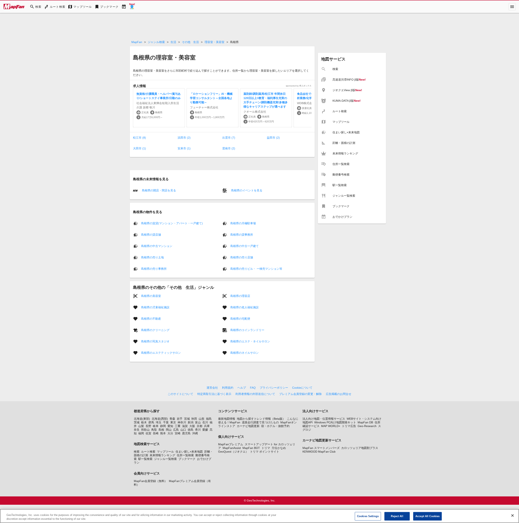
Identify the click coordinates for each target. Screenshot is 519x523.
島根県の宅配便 (240, 318)
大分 (170, 433)
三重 (177, 426)
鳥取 (154, 429)
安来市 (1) (184, 148)
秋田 (194, 418)
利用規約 (227, 387)
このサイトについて (180, 394)
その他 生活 (190, 42)
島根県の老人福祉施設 (244, 307)
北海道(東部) (142, 418)
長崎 (156, 433)
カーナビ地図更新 (248, 426)
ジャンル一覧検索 (165, 458)
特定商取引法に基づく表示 (214, 394)
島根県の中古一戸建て (244, 245)
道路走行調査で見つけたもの (260, 422)
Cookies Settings (368, 516)
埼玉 (158, 422)
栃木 (144, 422)
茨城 (136, 422)
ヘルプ (241, 387)
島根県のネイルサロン (244, 352)
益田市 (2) (273, 137)
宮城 (187, 418)
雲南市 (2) (228, 148)
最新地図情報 (226, 418)
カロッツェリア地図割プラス (359, 448)
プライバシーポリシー (274, 387)
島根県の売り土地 (152, 257)
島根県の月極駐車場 (243, 223)
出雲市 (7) (228, 137)
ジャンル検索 (156, 42)
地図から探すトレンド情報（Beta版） (261, 418)
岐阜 (156, 426)
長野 (148, 426)
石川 (205, 422)
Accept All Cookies (427, 516)
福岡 (141, 433)
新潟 (190, 422)
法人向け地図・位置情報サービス (323, 418)
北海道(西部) (160, 418)
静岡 (163, 426)
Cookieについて (302, 387)
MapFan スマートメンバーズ (321, 448)
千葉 (166, 422)
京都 (199, 426)
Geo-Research (367, 426)
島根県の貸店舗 (151, 234)
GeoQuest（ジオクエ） (233, 451)
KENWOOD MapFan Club (319, 451)
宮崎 (177, 433)
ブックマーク (186, 458)
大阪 (192, 426)
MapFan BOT (251, 448)
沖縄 (195, 433)
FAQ (253, 387)
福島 (209, 418)
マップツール (165, 451)
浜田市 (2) (184, 137)
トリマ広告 (349, 426)
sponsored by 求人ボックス (298, 86)
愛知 (170, 426)
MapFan (136, 42)
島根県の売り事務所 (154, 268)
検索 (136, 451)
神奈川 (182, 422)
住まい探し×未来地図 (189, 451)
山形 (201, 418)
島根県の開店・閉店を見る (158, 190)
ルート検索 (148, 451)
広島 (176, 429)
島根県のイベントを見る (246, 190)
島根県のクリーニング (155, 329)
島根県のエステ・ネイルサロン (250, 341)
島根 (161, 429)
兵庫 (207, 426)
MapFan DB (365, 422)
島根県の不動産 (151, 318)
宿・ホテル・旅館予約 (275, 426)
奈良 (136, 429)
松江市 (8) (139, 137)
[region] (259, 516)
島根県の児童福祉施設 (155, 307)
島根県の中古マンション (156, 245)
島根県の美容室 (151, 295)
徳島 (190, 429)
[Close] (512, 515)
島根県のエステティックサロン (161, 352)
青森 (172, 418)
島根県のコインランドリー (247, 329)
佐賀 (148, 433)
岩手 (179, 418)
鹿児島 (186, 433)
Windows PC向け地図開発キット (335, 422)
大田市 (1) (139, 148)
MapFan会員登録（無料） (150, 481)
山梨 (141, 426)
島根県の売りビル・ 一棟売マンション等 (256, 268)
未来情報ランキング (162, 455)
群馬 (151, 422)
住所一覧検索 (185, 455)
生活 (173, 42)
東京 (173, 422)
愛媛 (205, 429)
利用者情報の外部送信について (255, 394)
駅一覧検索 (145, 458)
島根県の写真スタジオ (155, 341)
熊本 (163, 433)
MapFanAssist (232, 448)
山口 (183, 429)
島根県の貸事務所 (241, 234)
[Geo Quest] (132, 7)
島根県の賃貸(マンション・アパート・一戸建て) (172, 223)
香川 (198, 429)
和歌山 (145, 429)
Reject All (397, 516)
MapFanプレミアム (230, 444)
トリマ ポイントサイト (264, 451)
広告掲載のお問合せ (338, 394)
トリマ (266, 448)
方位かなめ (279, 448)
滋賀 (185, 426)
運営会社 (212, 387)
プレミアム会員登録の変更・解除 (300, 394)
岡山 (169, 429)
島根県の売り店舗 (241, 257)
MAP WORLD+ (330, 426)
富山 (198, 422)
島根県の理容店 (240, 295)
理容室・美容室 (214, 42)
